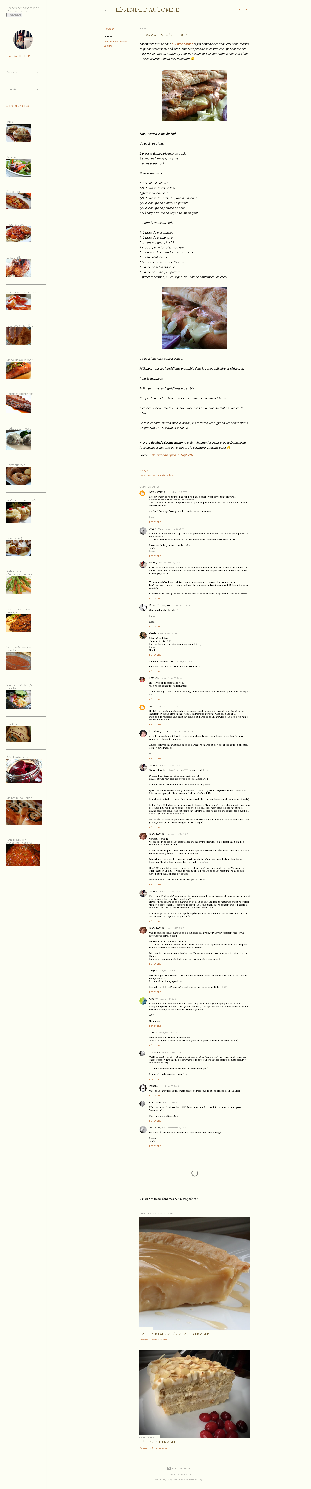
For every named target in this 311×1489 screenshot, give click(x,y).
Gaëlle (152, 633)
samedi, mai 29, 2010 (172, 1052)
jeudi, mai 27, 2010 (175, 928)
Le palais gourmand (160, 731)
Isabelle (153, 1085)
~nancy (153, 562)
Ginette (153, 998)
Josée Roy (155, 528)
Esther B (154, 678)
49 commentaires (158, 1339)
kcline (188, 1474)
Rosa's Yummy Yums (161, 605)
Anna (152, 1032)
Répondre (155, 522)
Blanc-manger (157, 834)
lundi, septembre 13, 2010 (174, 1127)
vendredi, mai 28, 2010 (167, 1032)
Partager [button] (109, 28)
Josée (152, 706)
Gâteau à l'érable (157, 1441)
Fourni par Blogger (181, 1468)
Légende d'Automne (147, 9)
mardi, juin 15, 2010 (171, 1102)
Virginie (153, 970)
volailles (108, 45)
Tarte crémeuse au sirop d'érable (174, 1333)
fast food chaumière (115, 41)
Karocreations (157, 491)
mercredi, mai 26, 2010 (176, 492)
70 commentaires (158, 1448)
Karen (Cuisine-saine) (161, 661)
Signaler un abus (17, 105)
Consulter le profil (23, 55)
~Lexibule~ (155, 1052)
